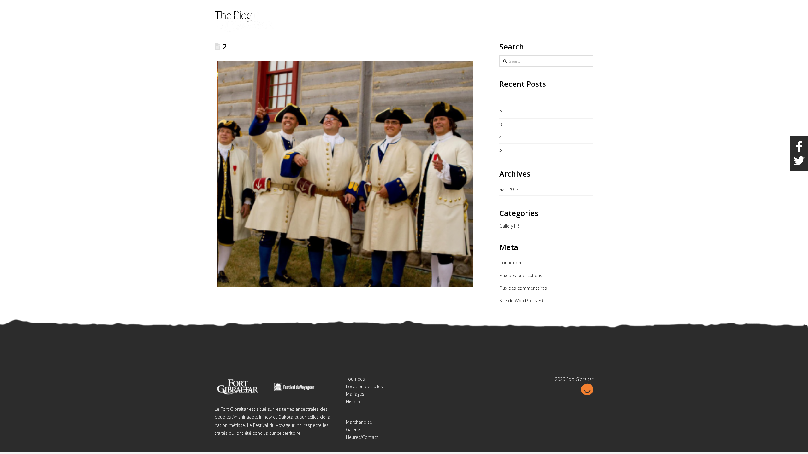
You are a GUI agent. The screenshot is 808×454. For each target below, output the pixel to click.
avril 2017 (509, 189)
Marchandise (359, 422)
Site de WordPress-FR (521, 301)
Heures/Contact (362, 437)
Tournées (355, 379)
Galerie (353, 430)
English (561, 9)
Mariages (355, 394)
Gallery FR (509, 226)
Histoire (354, 402)
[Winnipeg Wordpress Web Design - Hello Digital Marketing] (587, 389)
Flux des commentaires (523, 288)
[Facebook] (576, 10)
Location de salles (364, 386)
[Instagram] (588, 10)
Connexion (510, 262)
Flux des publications (520, 275)
